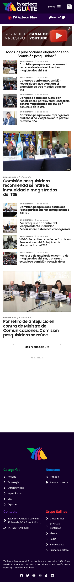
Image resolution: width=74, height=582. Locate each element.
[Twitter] (28, 575)
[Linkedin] (52, 575)
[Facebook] (21, 575)
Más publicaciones (37, 347)
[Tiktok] (46, 575)
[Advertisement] (37, 396)
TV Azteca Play (25, 17)
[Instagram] (40, 575)
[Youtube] (34, 575)
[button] (69, 6)
